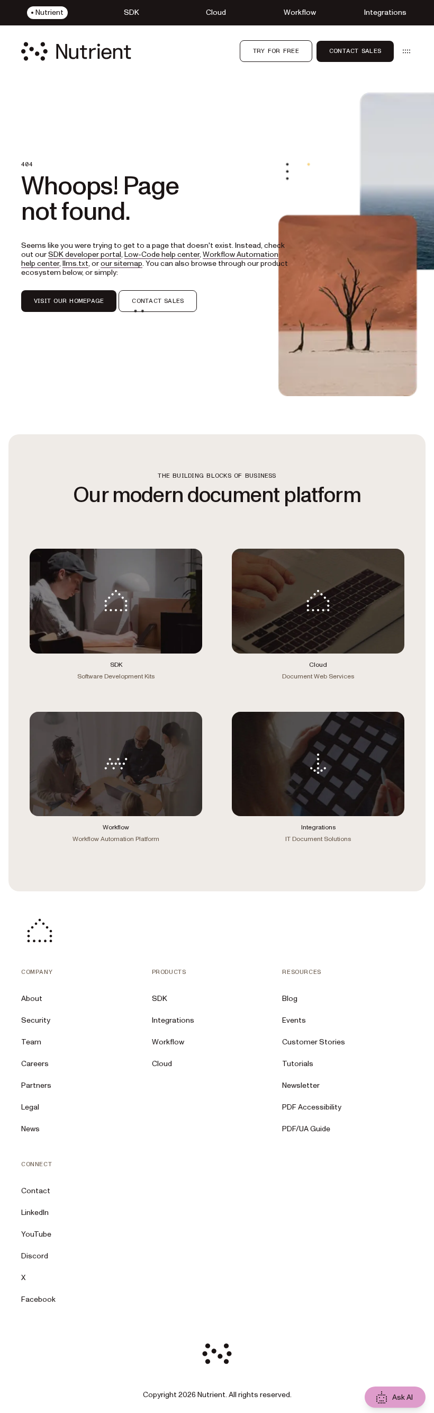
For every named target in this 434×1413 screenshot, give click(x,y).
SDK (159, 999)
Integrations (173, 1020)
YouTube (36, 1234)
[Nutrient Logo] (76, 51)
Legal (30, 1107)
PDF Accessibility (311, 1107)
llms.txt (75, 263)
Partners (36, 1085)
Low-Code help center (162, 254)
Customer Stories (313, 1042)
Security (35, 1020)
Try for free (276, 51)
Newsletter (301, 1085)
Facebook (38, 1299)
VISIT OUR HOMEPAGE (69, 301)
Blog (289, 999)
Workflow (168, 1042)
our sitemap (121, 263)
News (30, 1129)
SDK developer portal (84, 254)
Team (31, 1042)
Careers (35, 1064)
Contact (35, 1191)
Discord (34, 1256)
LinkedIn (35, 1213)
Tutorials (297, 1064)
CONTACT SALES (158, 301)
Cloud (162, 1064)
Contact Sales (355, 51)
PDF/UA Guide (306, 1129)
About (31, 999)
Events (294, 1020)
